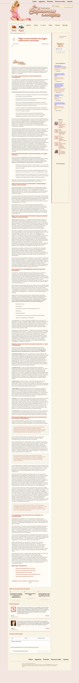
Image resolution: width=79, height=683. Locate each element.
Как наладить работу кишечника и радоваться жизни (59, 78)
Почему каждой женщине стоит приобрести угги (62, 153)
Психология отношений (18, 33)
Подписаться (60, 51)
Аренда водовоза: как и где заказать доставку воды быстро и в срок (44, 595)
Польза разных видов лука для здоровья (24, 572)
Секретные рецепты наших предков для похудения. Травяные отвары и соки (59, 90)
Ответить (47, 615)
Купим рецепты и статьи (63, 37)
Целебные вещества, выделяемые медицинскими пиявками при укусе (62, 146)
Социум (24, 33)
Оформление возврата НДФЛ (30, 594)
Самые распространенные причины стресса (24, 576)
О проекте (70, 1)
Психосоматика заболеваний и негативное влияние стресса (28, 574)
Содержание (42, 1)
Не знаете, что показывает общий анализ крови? (26, 570)
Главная (34, 1)
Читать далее (16, 599)
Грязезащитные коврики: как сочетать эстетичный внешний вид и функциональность (16, 595)
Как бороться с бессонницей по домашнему (60, 69)
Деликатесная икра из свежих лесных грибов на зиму (59, 108)
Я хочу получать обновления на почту (20, 651)
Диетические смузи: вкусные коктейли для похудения (62, 132)
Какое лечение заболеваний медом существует (25, 568)
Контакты (50, 1)
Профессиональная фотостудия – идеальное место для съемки (62, 126)
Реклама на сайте (60, 1)
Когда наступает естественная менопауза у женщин (63, 139)
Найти (68, 6)
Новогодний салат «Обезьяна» (58, 98)
